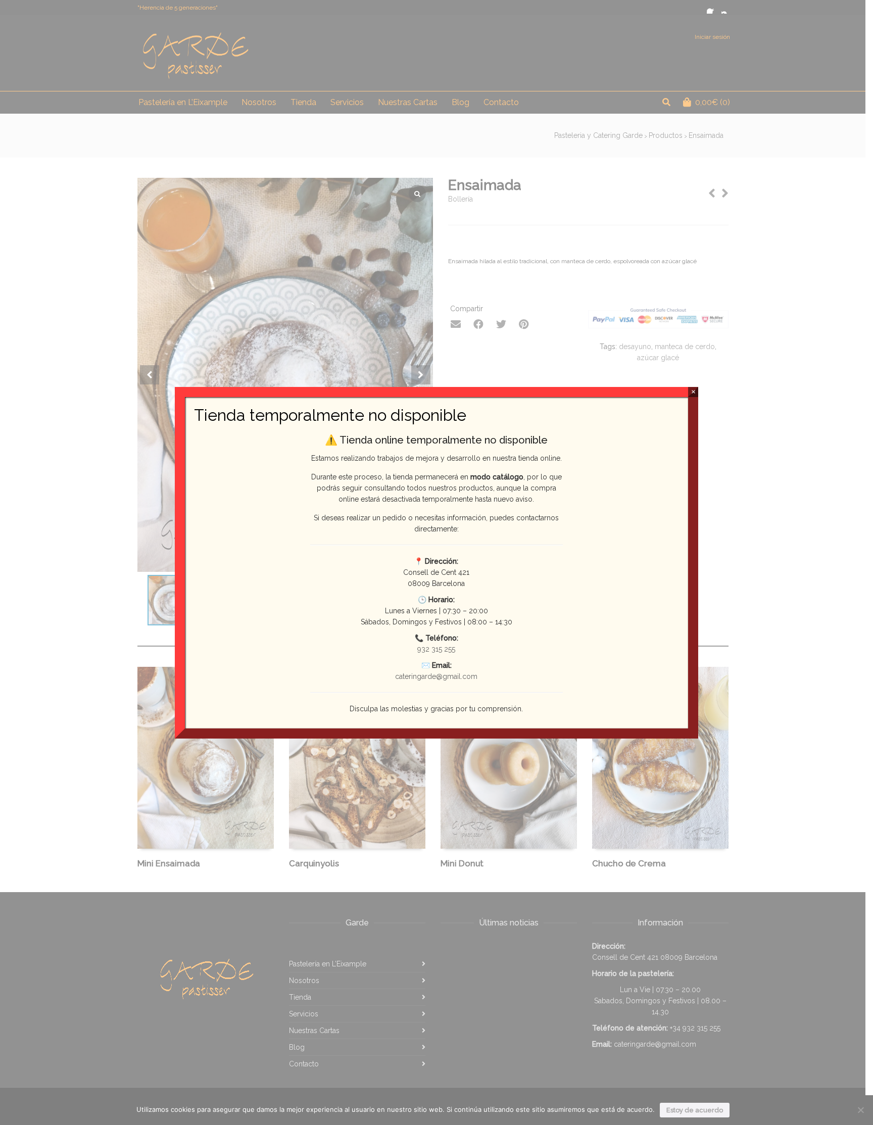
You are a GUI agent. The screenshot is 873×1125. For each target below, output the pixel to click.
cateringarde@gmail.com (436, 676)
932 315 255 (436, 649)
